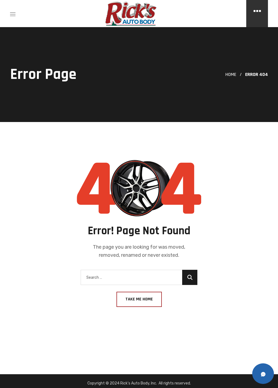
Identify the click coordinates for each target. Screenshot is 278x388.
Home (230, 74)
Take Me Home (139, 299)
